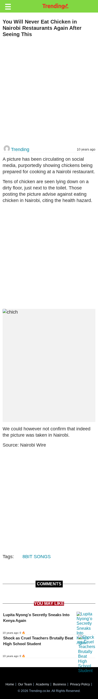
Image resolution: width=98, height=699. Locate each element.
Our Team (25, 684)
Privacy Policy (80, 684)
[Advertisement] (49, 92)
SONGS (42, 556)
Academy (42, 684)
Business (59, 684)
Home (9, 684)
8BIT (27, 556)
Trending (20, 149)
